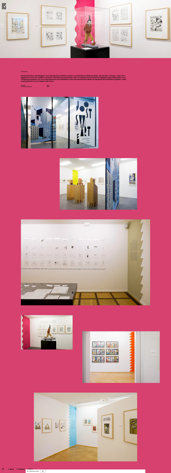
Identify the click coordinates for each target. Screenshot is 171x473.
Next (31, 469)
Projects (21, 469)
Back (12, 469)
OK (42, 471)
